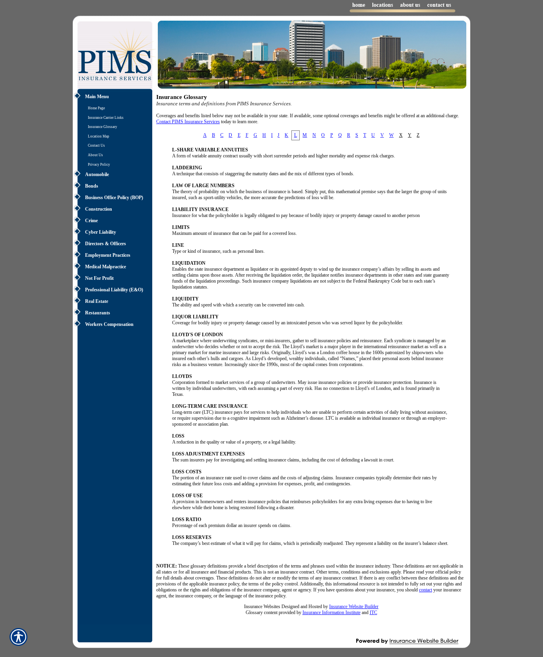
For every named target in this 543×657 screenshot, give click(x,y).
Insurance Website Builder (353, 606)
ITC (373, 612)
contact (425, 590)
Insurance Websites (262, 606)
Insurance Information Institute (332, 612)
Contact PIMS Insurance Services (188, 121)
